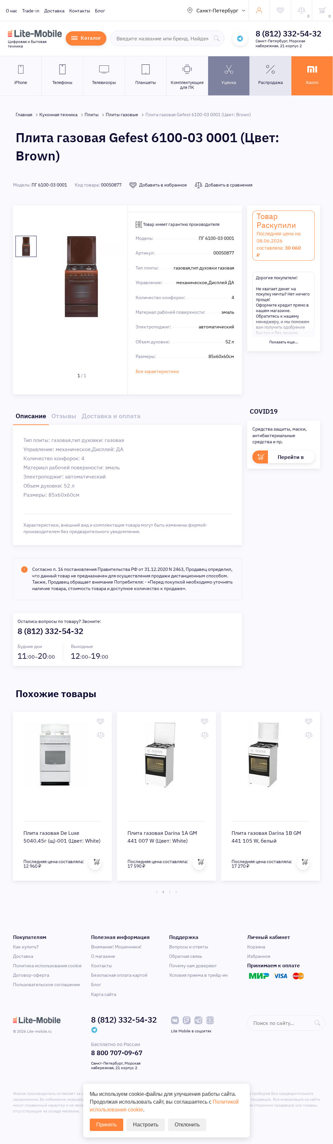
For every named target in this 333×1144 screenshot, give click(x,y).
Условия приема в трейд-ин (198, 975)
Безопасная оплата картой (119, 975)
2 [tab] (163, 892)
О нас (11, 11)
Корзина (256, 947)
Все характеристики (157, 371)
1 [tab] (156, 892)
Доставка (54, 11)
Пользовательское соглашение (46, 984)
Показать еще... (283, 341)
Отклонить (187, 1124)
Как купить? (26, 947)
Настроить (145, 1124)
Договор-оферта (31, 975)
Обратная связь (185, 956)
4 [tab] (176, 892)
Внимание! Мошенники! (116, 947)
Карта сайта (103, 994)
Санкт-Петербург (217, 10)
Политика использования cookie (47, 966)
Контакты (79, 11)
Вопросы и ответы (188, 947)
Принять (106, 1124)
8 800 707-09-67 (116, 1052)
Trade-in (30, 11)
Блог (100, 11)
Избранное (259, 956)
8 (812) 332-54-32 (288, 33)
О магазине (103, 956)
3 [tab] (169, 892)
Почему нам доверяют (193, 966)
